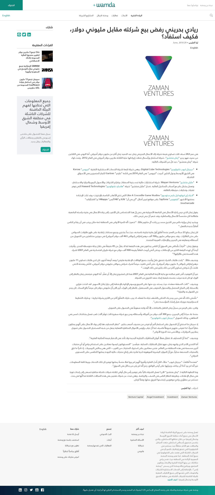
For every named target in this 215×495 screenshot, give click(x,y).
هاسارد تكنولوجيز (115, 186)
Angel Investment (155, 397)
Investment (172, 397)
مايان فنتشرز (187, 182)
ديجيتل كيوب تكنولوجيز (182, 169)
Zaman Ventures (189, 397)
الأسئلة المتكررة (137, 440)
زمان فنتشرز (172, 157)
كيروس (85, 169)
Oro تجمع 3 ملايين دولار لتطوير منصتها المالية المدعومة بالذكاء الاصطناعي (29, 56)
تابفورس (174, 199)
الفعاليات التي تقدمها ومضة (99, 445)
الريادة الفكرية (136, 15)
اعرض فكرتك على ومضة (68, 457)
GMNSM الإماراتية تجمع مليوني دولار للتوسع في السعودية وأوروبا (28, 69)
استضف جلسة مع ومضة (68, 440)
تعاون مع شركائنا (72, 445)
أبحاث (109, 440)
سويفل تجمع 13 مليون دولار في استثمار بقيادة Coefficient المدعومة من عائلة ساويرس (28, 83)
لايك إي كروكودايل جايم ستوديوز (177, 195)
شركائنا (141, 445)
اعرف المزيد (172, 479)
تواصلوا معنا (192, 5)
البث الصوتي (105, 434)
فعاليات (115, 15)
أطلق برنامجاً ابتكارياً (71, 451)
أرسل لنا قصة (73, 434)
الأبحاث (124, 15)
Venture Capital (135, 397)
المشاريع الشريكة (86, 15)
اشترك (11, 5)
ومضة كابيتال (102, 15)
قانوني (141, 451)
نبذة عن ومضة (206, 5)
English (6, 15)
